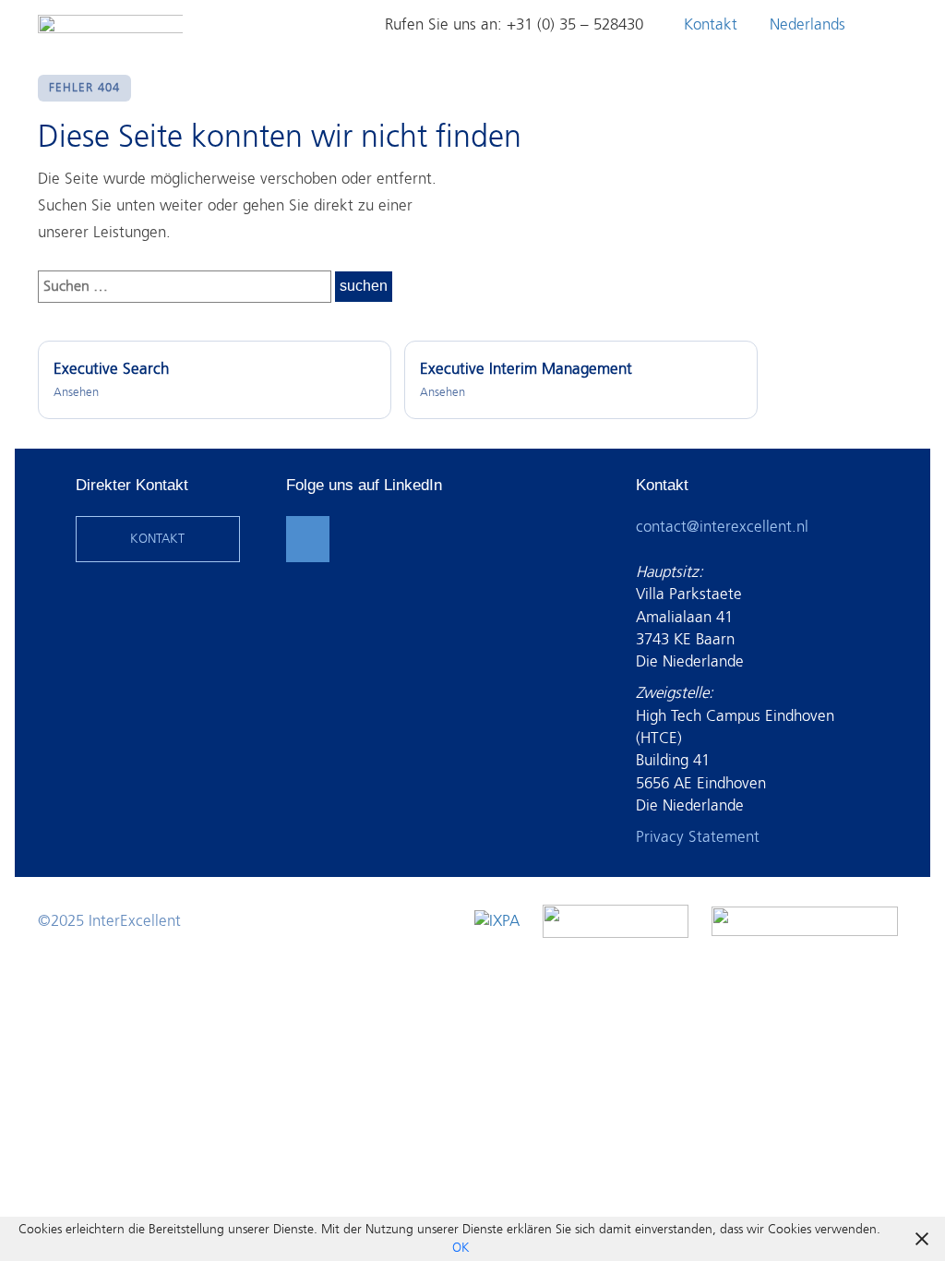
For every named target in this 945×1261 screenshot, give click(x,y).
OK (461, 1247)
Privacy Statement (698, 837)
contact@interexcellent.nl (722, 526)
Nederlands (807, 24)
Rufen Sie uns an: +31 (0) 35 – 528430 (514, 24)
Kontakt (710, 24)
